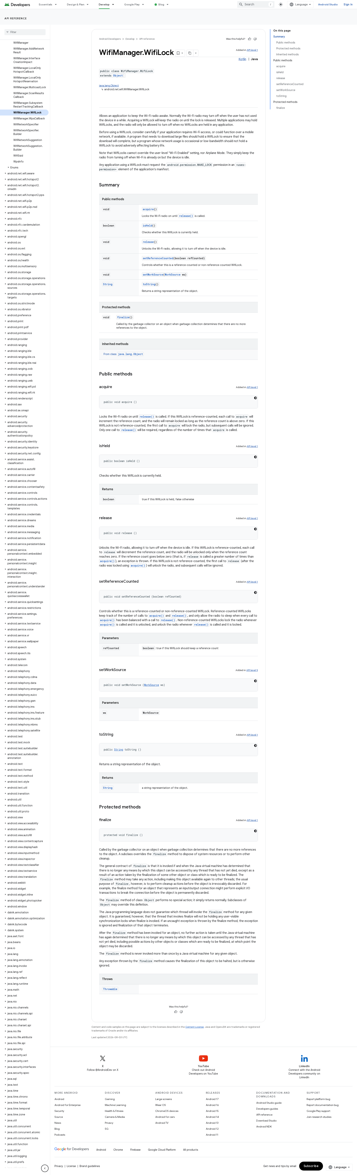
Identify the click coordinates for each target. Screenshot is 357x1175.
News (57, 1122)
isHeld (147, 225)
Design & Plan (75, 4)
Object (118, 75)
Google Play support (318, 1111)
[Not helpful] (255, 39)
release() (186, 216)
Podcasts (59, 1134)
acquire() (107, 561)
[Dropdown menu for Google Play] (145, 4)
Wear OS (160, 1105)
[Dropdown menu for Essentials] (57, 4)
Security (59, 1111)
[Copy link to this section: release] (115, 518)
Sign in (348, 4)
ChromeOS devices (166, 1111)
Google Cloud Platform (162, 1149)
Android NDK (264, 1126)
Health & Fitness (114, 1111)
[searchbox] (25, 32)
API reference (15, 18)
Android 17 (212, 1099)
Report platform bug (318, 1099)
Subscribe (311, 1166)
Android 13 (212, 1122)
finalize (123, 317)
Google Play (132, 4)
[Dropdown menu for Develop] (115, 4)
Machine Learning (115, 1105)
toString (149, 284)
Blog (161, 4)
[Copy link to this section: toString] (117, 735)
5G (107, 1128)
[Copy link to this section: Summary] (123, 185)
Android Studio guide (269, 1102)
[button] (24, 167)
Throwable (110, 989)
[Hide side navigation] (45, 1168)
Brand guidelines (90, 1166)
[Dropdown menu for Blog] (169, 4)
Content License (194, 1026)
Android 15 (212, 1111)
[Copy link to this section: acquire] (116, 387)
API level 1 (252, 50)
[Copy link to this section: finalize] (115, 820)
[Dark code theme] (255, 398)
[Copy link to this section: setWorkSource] (130, 670)
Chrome (118, 1149)
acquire (148, 209)
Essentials (45, 4)
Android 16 (212, 1105)
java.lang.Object (109, 85)
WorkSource (173, 274)
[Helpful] (249, 39)
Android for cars (165, 1117)
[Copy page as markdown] (190, 53)
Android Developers (110, 38)
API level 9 (252, 670)
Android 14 (212, 1117)
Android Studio (328, 4)
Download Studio (266, 1120)
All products (190, 1149)
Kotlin (242, 59)
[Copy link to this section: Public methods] (136, 374)
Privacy (109, 1122)
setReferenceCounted (158, 258)
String (107, 284)
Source (58, 1117)
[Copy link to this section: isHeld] (113, 446)
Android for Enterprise (67, 1105)
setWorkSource (153, 274)
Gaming (110, 1099)
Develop (104, 4)
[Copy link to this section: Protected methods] (144, 807)
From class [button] (123, 354)
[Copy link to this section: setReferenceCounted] (142, 582)
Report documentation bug (323, 1105)
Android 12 (212, 1128)
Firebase (135, 1149)
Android (59, 1099)
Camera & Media (115, 1117)
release (148, 242)
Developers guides (267, 1108)
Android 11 (212, 1134)
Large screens (163, 1099)
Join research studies (319, 1117)
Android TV (161, 1122)
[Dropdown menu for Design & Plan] (89, 4)
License (71, 1166)
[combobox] (255, 4)
